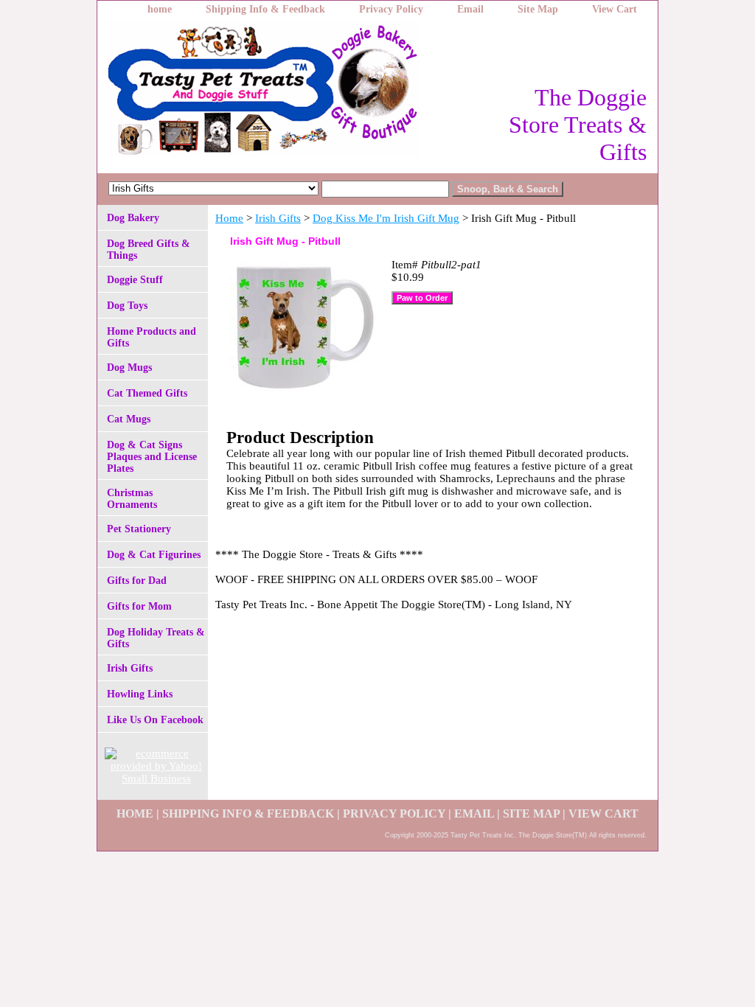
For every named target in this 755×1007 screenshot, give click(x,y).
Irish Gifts (278, 218)
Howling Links (140, 694)
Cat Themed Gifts (147, 393)
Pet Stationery (139, 528)
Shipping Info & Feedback (265, 9)
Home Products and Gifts (151, 337)
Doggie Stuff (135, 279)
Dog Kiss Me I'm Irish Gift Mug (386, 218)
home (159, 9)
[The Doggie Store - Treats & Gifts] (281, 93)
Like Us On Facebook (155, 719)
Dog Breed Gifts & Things (148, 249)
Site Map (538, 9)
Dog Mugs (129, 367)
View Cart (614, 9)
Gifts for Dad (137, 580)
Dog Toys (127, 305)
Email (470, 9)
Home (229, 218)
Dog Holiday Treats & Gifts (156, 638)
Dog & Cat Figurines (154, 554)
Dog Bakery (133, 217)
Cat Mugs (128, 419)
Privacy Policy (391, 9)
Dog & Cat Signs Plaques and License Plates (152, 456)
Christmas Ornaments (132, 498)
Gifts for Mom (139, 606)
